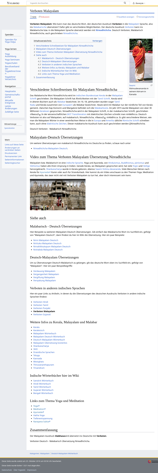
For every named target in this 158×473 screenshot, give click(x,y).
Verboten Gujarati (42, 314)
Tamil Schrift (104, 98)
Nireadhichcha (103, 30)
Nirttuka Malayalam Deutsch (47, 243)
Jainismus (139, 162)
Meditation (38, 409)
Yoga (35, 405)
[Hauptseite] (13, 17)
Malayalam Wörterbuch (44, 333)
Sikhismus (35, 166)
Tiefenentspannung (42, 418)
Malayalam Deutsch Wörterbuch (49, 336)
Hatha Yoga (39, 415)
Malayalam (134, 23)
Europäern (67, 104)
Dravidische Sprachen (43, 352)
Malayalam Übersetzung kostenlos (50, 342)
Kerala (102, 95)
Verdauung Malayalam (44, 271)
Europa (97, 120)
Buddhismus (127, 162)
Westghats (38, 361)
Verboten (129, 27)
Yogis (135, 166)
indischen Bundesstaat (87, 95)
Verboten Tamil (40, 305)
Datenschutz (7, 470)
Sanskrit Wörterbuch (43, 380)
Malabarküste (101, 108)
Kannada (37, 358)
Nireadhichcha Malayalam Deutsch (50, 148)
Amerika (110, 120)
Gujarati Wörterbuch (43, 390)
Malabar (61, 101)
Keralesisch (38, 330)
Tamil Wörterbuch (42, 386)
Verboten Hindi (40, 301)
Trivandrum (39, 367)
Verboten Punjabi (41, 308)
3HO (35, 349)
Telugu (36, 355)
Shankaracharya (54, 169)
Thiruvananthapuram (43, 364)
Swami (132, 85)
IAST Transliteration (76, 114)
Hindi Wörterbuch (42, 383)
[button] (57, 194)
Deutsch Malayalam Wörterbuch (49, 339)
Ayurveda (44, 172)
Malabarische (39, 27)
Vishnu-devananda (111, 169)
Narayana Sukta (41, 421)
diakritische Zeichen (57, 123)
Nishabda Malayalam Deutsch (48, 249)
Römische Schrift (130, 120)
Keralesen (44, 111)
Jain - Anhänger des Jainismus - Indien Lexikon (50, 182)
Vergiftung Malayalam (44, 277)
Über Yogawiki (19, 470)
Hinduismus (114, 162)
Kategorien (34, 453)
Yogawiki (13, 3)
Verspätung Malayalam (44, 280)
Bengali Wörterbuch (43, 393)
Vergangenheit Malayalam (46, 274)
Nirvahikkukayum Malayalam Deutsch (51, 246)
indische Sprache (74, 162)
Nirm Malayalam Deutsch (45, 240)
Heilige (146, 166)
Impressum (31, 470)
